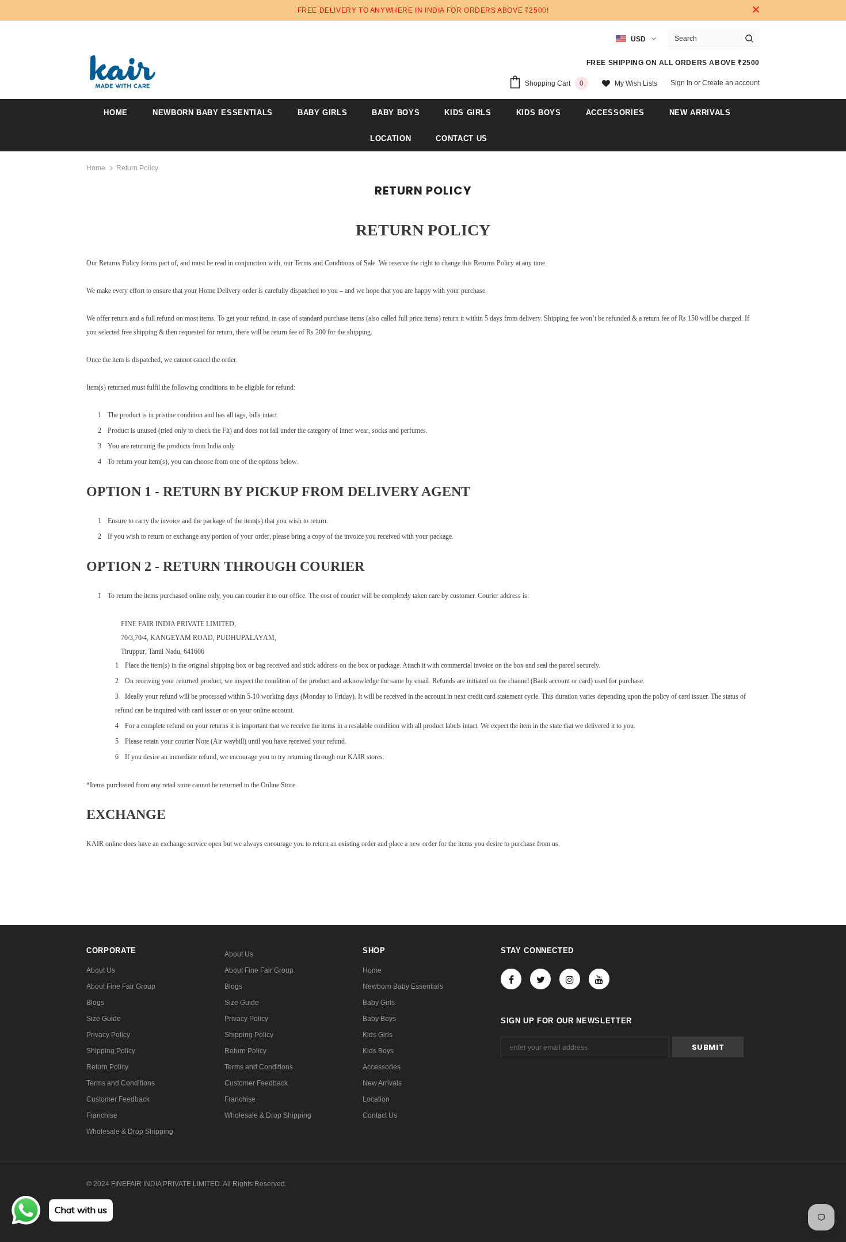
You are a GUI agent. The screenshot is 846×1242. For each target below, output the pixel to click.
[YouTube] (599, 979)
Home (95, 168)
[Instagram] (569, 979)
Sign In (682, 83)
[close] (755, 10)
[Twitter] (540, 979)
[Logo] (122, 71)
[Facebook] (511, 979)
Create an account (731, 83)
